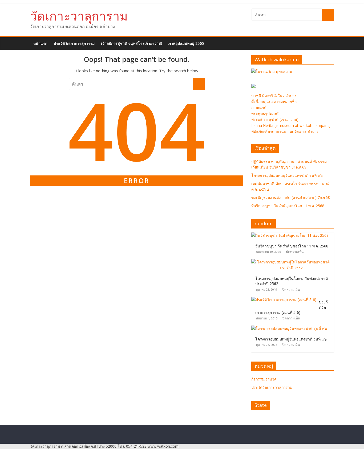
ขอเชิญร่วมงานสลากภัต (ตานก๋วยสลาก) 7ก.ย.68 (290, 197)
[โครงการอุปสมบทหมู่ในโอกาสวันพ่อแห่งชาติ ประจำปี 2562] (292, 261)
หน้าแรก (40, 43)
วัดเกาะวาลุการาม (79, 15)
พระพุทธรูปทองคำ (266, 113)
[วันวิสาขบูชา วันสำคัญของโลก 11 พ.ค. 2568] (291, 235)
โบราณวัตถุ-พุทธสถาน (274, 71)
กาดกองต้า (260, 107)
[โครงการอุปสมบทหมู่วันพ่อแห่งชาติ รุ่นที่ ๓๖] (290, 328)
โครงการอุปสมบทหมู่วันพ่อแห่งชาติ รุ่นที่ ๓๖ (287, 175)
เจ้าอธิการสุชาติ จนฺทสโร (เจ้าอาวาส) (131, 43)
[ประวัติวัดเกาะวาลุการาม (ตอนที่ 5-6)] (285, 299)
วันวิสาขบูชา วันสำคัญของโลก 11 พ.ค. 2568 (287, 205)
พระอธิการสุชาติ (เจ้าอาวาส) (274, 119)
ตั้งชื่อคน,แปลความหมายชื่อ (274, 101)
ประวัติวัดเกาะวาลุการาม (74, 43)
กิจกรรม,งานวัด (264, 379)
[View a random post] (330, 40)
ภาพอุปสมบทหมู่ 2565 (186, 43)
